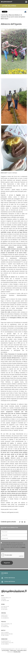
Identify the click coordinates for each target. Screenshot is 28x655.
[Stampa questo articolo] (25, 12)
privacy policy (5, 650)
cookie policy (13, 650)
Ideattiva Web (17, 651)
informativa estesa (21, 650)
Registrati (7, 563)
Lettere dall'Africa (9, 6)
